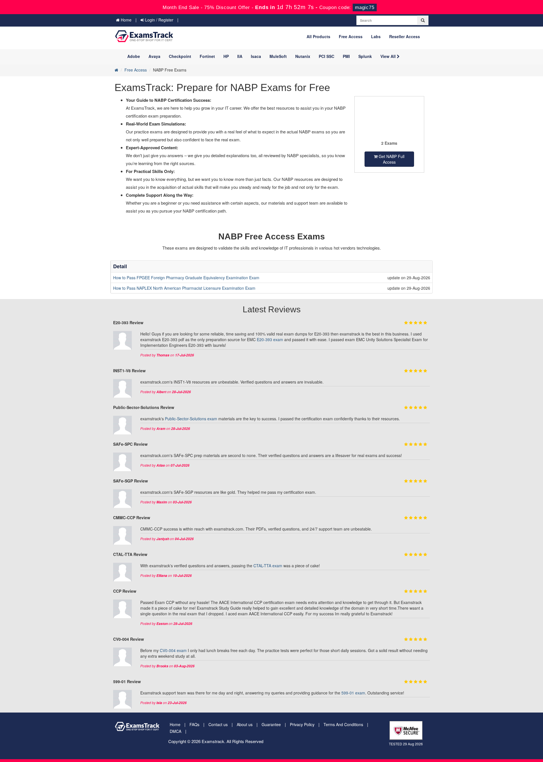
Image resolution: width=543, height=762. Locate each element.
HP (226, 56)
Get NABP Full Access (391, 159)
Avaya (154, 56)
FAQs (194, 724)
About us (245, 724)
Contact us (218, 724)
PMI (346, 56)
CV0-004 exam (173, 650)
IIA (239, 56)
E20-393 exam (270, 339)
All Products (318, 36)
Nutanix (302, 56)
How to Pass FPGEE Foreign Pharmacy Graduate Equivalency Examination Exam (186, 277)
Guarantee (271, 724)
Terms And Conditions (343, 724)
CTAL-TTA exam (267, 565)
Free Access (351, 36)
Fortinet (207, 56)
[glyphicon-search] (422, 20)
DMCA (175, 731)
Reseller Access (404, 36)
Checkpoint (180, 56)
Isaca (256, 56)
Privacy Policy (302, 724)
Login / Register (158, 20)
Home (126, 20)
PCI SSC (326, 56)
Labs (376, 36)
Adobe (133, 56)
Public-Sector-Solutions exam (191, 418)
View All (388, 56)
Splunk (365, 56)
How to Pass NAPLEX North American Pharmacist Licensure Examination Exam (184, 288)
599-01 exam (353, 693)
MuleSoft (278, 56)
